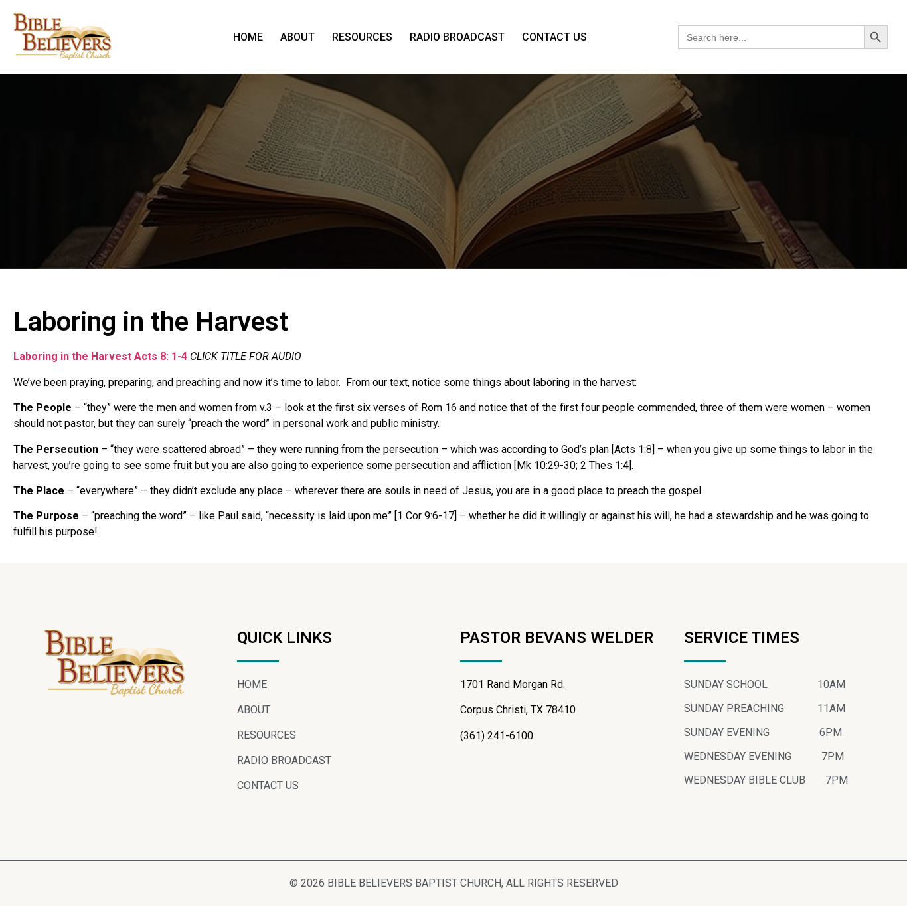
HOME (248, 37)
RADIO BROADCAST (457, 37)
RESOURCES (362, 37)
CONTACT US (554, 37)
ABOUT (297, 37)
